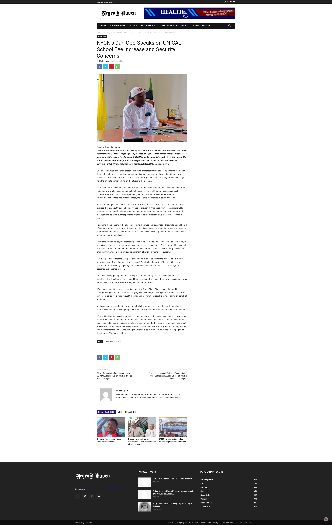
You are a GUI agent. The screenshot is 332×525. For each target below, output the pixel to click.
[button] (229, 26)
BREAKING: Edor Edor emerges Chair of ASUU (172, 479)
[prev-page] (98, 449)
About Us (253, 522)
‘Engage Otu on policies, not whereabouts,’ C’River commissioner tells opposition (142, 441)
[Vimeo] (230, 1)
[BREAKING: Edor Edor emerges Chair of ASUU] (144, 482)
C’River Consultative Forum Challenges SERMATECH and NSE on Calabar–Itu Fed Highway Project (114, 376)
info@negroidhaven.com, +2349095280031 (103, 489)
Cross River (109, 342)
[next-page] (102, 449)
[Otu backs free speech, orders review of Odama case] (111, 427)
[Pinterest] (111, 66)
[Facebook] (221, 1)
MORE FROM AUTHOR (127, 412)
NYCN (117, 342)
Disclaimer (243, 522)
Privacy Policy (213, 522)
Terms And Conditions (229, 522)
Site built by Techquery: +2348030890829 (182, 522)
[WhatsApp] (117, 66)
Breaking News (109, 33)
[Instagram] (224, 1)
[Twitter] (227, 1)
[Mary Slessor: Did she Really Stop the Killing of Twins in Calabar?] (144, 507)
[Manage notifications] (326, 519)
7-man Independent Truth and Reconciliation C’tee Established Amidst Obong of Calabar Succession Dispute (168, 376)
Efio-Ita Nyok (104, 61)
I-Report (203, 522)
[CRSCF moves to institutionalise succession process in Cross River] (173, 427)
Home (99, 33)
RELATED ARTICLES (106, 412)
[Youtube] (233, 1)
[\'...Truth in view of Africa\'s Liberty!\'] (118, 13)
